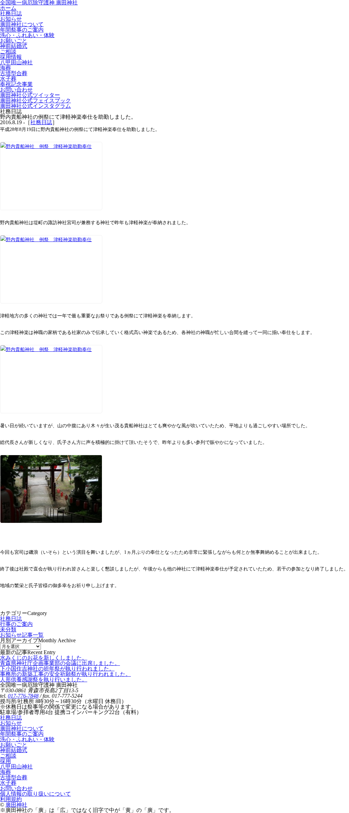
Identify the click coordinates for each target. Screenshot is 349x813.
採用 (5, 761)
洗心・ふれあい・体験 (27, 739)
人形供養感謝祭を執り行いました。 (43, 679)
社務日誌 (41, 122)
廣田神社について (22, 728)
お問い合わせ (16, 788)
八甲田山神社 (16, 766)
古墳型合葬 (13, 777)
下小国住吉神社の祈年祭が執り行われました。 (57, 668)
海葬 (5, 772)
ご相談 (8, 756)
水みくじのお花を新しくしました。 (43, 658)
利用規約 (11, 799)
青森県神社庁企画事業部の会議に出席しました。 (60, 663)
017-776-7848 (23, 696)
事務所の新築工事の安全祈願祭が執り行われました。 (65, 674)
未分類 (8, 629)
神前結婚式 (13, 750)
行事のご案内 (16, 624)
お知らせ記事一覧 (22, 635)
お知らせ (11, 723)
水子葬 (8, 783)
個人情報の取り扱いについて (35, 794)
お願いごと (13, 745)
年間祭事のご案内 (22, 734)
